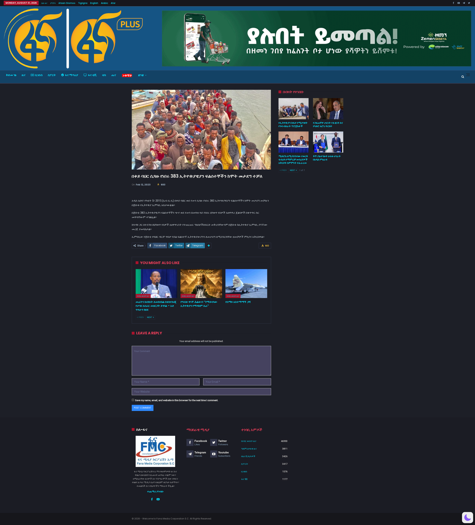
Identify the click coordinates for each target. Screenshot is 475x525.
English (94, 3)
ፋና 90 (244, 479)
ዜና (23, 75)
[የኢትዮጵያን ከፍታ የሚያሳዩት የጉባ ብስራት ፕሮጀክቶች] (294, 108)
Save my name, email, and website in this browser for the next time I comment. (176, 400)
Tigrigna (82, 3)
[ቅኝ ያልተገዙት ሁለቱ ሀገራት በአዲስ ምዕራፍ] (328, 142)
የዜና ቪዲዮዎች (248, 456)
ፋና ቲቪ (92, 75)
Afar (113, 3)
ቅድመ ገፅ (11, 75)
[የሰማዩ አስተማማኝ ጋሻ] (246, 283)
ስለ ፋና (44, 3)
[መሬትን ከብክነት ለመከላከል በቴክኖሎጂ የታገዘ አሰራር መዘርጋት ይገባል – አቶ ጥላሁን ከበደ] (156, 283)
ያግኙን (53, 3)
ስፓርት (52, 75)
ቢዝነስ (38, 75)
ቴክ (104, 75)
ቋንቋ (141, 75)
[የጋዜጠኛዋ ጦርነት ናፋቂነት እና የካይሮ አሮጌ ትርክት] (328, 108)
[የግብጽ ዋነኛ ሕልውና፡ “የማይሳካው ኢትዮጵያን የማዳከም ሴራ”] (201, 283)
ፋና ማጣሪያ (71, 75)
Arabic (104, 3)
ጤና (113, 75)
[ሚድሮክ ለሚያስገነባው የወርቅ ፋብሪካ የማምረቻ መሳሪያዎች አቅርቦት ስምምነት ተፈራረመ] (294, 142)
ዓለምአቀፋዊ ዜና (249, 448)
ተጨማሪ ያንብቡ (155, 491)
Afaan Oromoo (66, 3)
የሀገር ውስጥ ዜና (143, 295)
